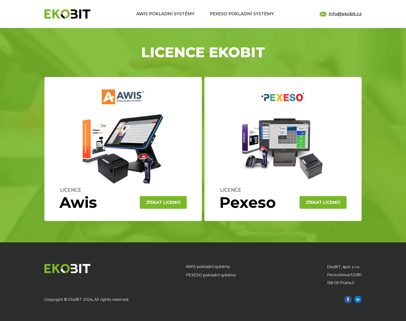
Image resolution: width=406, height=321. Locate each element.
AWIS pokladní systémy (165, 13)
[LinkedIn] (358, 299)
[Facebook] (348, 299)
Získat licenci (163, 202)
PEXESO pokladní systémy (242, 13)
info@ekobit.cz (345, 13)
